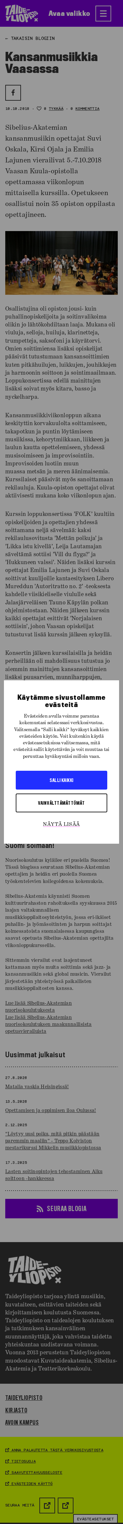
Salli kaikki (61, 780)
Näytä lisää (61, 824)
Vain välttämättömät (61, 803)
